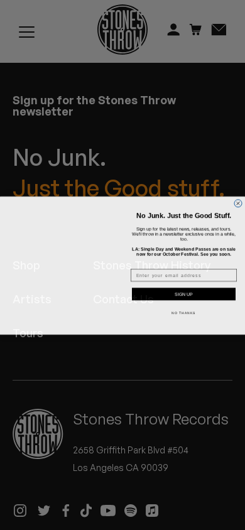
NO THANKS (184, 313)
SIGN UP (184, 293)
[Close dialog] (238, 195)
